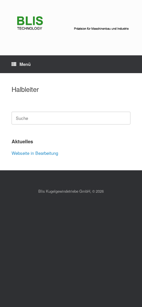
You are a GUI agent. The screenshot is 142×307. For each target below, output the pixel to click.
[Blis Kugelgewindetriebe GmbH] (71, 23)
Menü (25, 64)
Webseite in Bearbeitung (35, 153)
